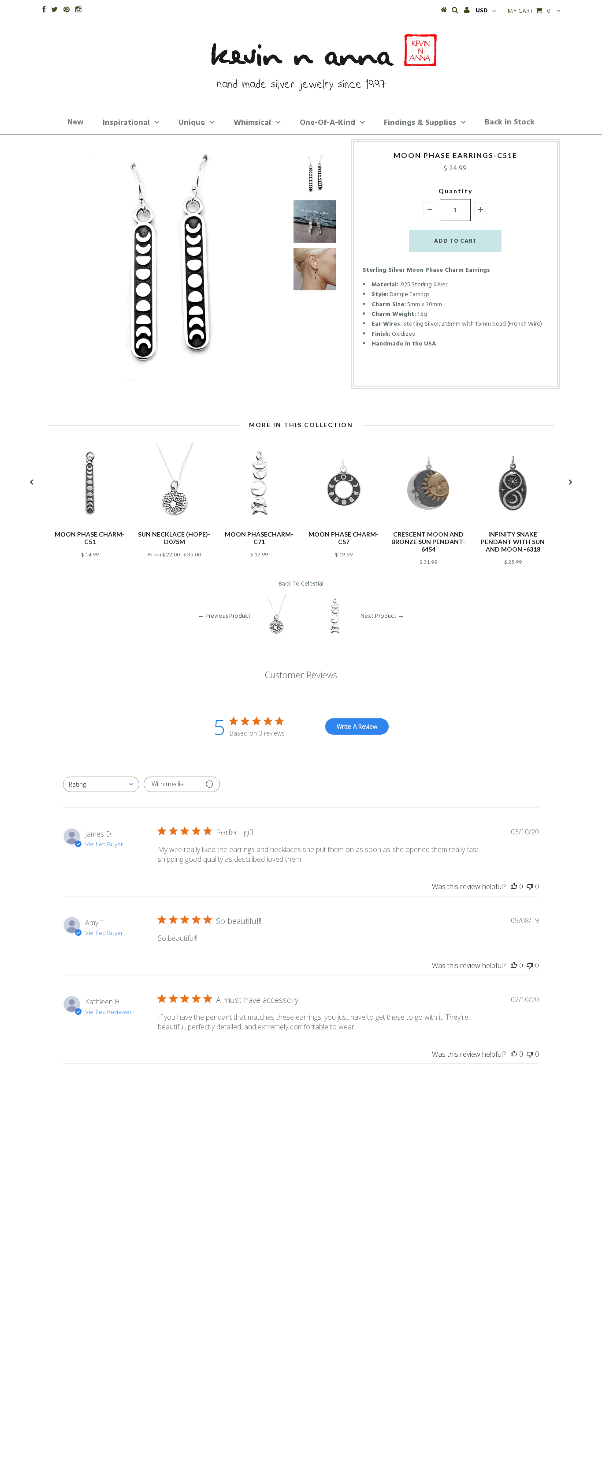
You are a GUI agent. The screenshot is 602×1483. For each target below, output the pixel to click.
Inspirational (126, 122)
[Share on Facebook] (438, 372)
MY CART (529, 11)
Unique (191, 122)
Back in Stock (510, 122)
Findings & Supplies (420, 122)
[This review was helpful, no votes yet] (514, 886)
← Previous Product (224, 616)
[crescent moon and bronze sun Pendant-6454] (428, 522)
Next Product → (382, 616)
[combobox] (101, 784)
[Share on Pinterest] (469, 372)
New (75, 122)
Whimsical (252, 122)
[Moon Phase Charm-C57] (344, 522)
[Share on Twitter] (452, 372)
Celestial (312, 584)
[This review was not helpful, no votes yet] (530, 886)
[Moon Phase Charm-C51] (90, 522)
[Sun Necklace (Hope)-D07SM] (174, 522)
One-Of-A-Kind (327, 122)
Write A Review (357, 726)
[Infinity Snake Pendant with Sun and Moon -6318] (513, 522)
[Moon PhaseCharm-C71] (259, 522)
